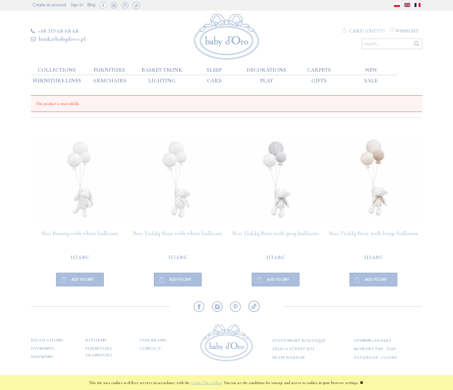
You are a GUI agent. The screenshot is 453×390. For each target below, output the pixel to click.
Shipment (42, 356)
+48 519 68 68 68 (58, 31)
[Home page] (226, 35)
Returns (95, 340)
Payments (42, 348)
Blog (91, 5)
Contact (150, 348)
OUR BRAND (153, 340)
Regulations (47, 340)
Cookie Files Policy (206, 382)
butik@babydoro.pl (62, 39)
